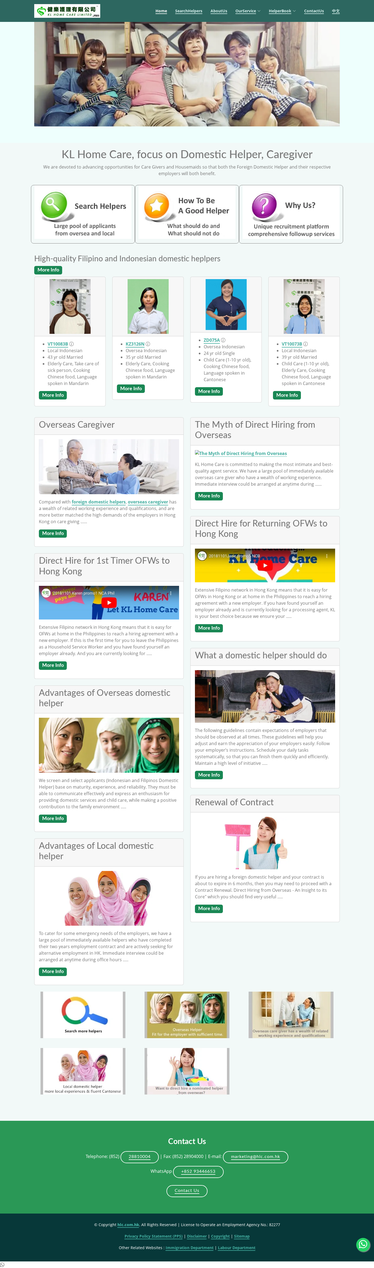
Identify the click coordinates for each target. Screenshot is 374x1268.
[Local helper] (83, 1071)
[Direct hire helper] (187, 1071)
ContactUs (314, 10)
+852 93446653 (198, 1171)
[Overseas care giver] (291, 1014)
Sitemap (242, 1236)
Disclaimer (197, 1236)
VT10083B (58, 344)
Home (161, 10)
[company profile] (291, 212)
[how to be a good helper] (187, 212)
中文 (336, 10)
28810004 (140, 1156)
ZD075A (212, 340)
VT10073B (292, 344)
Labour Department (236, 1247)
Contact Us (187, 1190)
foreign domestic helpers (99, 502)
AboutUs (219, 10)
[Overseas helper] (187, 1014)
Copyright (220, 1236)
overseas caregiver (148, 502)
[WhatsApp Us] (363, 1245)
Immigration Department (190, 1247)
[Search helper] (82, 212)
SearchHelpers (188, 10)
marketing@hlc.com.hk (255, 1156)
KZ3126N (135, 344)
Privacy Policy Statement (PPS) (154, 1236)
